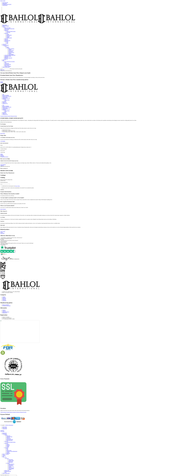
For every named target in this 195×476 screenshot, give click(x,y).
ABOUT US (4, 102)
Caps (7, 449)
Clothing (5, 434)
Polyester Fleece (11, 465)
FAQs (5, 100)
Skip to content (2, 0)
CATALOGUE (4, 97)
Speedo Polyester (11, 467)
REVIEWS (4, 101)
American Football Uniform (10, 442)
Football (7, 452)
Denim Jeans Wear (9, 440)
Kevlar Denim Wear (9, 439)
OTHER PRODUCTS (6, 108)
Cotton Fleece (11, 459)
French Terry (11, 462)
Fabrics (5, 457)
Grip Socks (8, 453)
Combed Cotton (11, 460)
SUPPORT (4, 109)
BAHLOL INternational (9, 425)
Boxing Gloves (8, 450)
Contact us (4, 455)
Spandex (10, 466)
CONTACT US (5, 103)
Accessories (6, 447)
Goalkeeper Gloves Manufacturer (11, 451)
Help (3, 456)
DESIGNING (4, 3)
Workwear (8, 437)
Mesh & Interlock (11, 464)
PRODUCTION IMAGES (6, 96)
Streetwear (6, 443)
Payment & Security (7, 471)
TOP (3, 94)
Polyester (7, 463)
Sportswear (6, 441)
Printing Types (6, 470)
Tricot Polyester (11, 468)
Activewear (8, 435)
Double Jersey (11, 461)
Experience (2, 221)
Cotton (7, 458)
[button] (97, 213)
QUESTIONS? (4, 5)
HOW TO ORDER (5, 95)
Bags (7, 448)
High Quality (2, 225)
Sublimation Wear (9, 436)
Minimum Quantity (3, 213)
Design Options (6, 99)
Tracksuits (8, 444)
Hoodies (7, 445)
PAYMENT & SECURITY (6, 4)
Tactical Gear (8, 438)
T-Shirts (7, 446)
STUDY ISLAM (5, 2)
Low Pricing (2, 217)
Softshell (10, 469)
